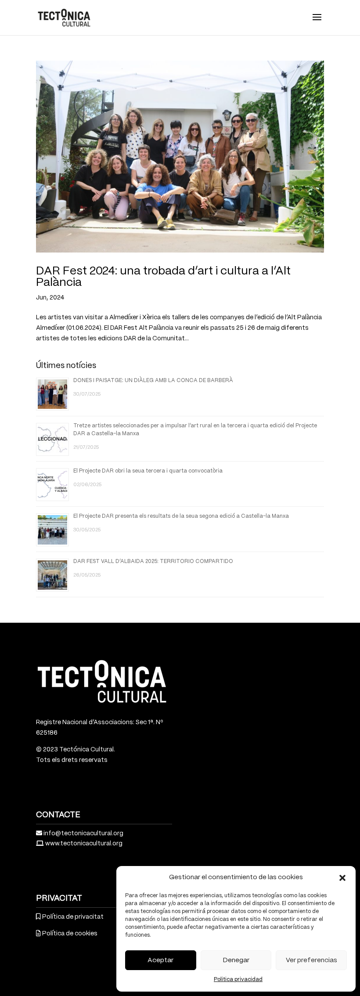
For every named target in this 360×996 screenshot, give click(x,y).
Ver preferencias (311, 960)
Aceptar (160, 960)
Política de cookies (69, 934)
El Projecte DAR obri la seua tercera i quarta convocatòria (148, 471)
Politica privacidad (238, 979)
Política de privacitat (73, 917)
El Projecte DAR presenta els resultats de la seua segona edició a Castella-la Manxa (181, 516)
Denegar (236, 960)
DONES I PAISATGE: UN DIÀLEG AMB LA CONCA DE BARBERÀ (153, 380)
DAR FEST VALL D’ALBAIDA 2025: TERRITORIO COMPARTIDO (153, 561)
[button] (342, 877)
